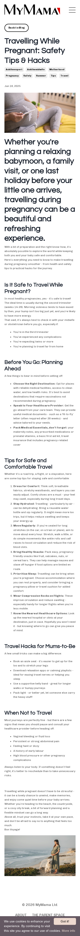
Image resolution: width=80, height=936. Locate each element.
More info (68, 930)
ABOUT (21, 915)
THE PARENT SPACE (48, 915)
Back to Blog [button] (16, 27)
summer (41, 75)
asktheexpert (14, 69)
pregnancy (12, 75)
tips (53, 75)
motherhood (56, 69)
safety (27, 75)
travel (64, 75)
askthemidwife (36, 69)
